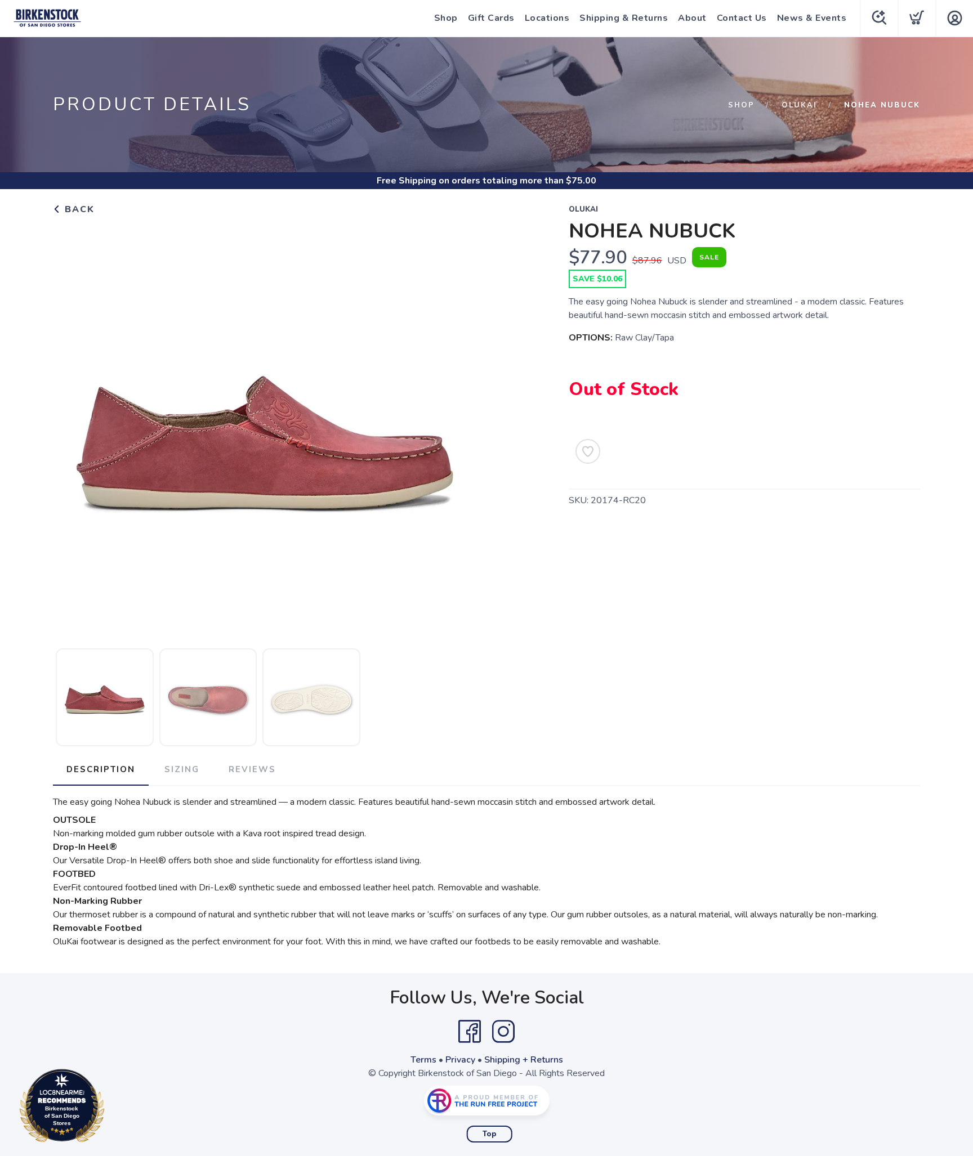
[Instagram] (503, 1032)
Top (490, 1134)
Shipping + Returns (523, 1060)
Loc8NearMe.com (111, 1108)
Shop (446, 18)
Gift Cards (491, 18)
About (692, 18)
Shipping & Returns (623, 18)
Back (78, 209)
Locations (547, 18)
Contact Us (742, 18)
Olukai (799, 105)
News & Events (812, 18)
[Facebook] (469, 1032)
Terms (423, 1060)
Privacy (460, 1060)
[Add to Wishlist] (587, 451)
